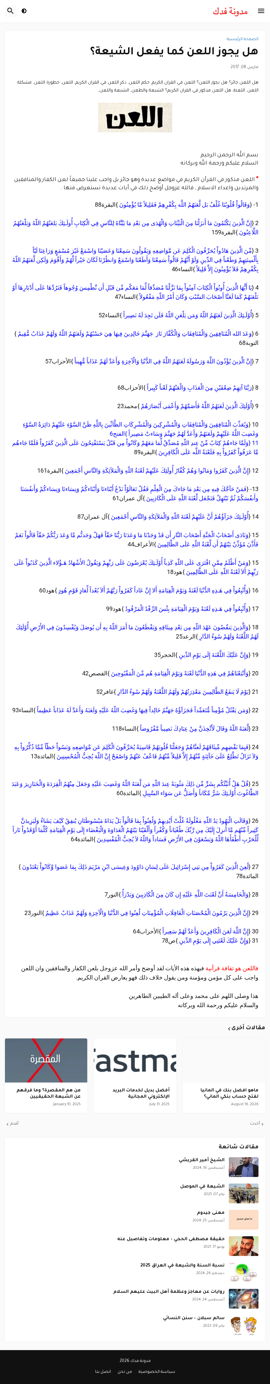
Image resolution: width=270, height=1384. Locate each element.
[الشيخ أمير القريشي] (243, 1167)
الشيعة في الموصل (202, 1186)
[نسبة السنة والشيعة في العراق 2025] (243, 1272)
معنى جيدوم (211, 1213)
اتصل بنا (103, 1372)
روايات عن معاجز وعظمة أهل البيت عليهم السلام (169, 1292)
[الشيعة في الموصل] (243, 1193)
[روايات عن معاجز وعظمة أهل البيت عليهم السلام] (243, 1299)
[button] (261, 11)
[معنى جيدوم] (243, 1220)
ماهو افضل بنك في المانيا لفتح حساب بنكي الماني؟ (229, 1094)
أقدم (14, 1124)
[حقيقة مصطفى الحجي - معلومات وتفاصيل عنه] (243, 1246)
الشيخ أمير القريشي (202, 1160)
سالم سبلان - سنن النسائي (194, 1318)
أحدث (255, 1124)
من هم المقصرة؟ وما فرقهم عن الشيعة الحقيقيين (48, 1094)
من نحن (125, 1372)
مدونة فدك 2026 (135, 1361)
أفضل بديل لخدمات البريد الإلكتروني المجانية (141, 1094)
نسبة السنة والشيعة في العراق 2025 (182, 1265)
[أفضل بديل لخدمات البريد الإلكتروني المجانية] (135, 1060)
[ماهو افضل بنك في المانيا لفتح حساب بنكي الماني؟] (224, 1060)
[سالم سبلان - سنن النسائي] (243, 1325)
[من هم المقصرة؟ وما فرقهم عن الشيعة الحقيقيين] (46, 1060)
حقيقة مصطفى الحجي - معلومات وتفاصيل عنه (171, 1239)
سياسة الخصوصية (157, 1372)
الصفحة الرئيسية (242, 39)
